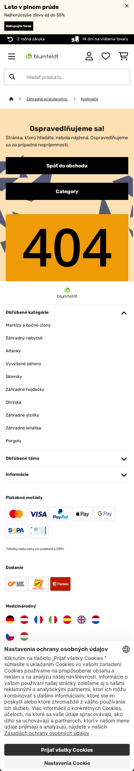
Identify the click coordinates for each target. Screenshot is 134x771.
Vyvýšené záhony (23, 363)
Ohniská (13, 402)
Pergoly (13, 440)
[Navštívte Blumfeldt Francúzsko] (38, 619)
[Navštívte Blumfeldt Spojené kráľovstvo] (81, 619)
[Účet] (89, 56)
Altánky (13, 350)
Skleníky (14, 376)
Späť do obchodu (67, 165)
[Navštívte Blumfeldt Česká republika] (10, 636)
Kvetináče (89, 99)
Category (67, 191)
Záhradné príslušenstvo (47, 99)
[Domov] (17, 99)
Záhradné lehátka (23, 427)
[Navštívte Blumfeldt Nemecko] (10, 619)
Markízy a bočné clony (28, 325)
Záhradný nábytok (24, 338)
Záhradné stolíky (22, 415)
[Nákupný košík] (123, 56)
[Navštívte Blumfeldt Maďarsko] (24, 636)
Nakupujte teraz (18, 26)
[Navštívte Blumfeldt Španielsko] (67, 619)
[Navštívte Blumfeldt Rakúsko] (24, 619)
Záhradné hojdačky (25, 389)
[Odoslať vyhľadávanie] (12, 77)
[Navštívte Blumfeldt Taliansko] (53, 619)
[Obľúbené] (105, 56)
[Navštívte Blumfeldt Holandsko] (95, 619)
